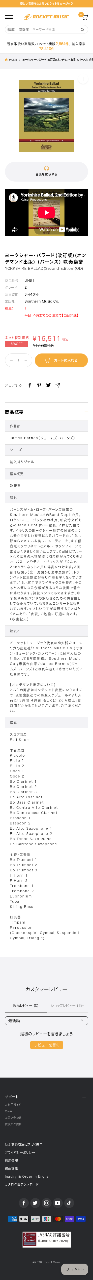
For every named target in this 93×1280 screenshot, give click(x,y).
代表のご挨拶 (13, 1124)
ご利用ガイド (13, 1104)
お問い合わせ (13, 1117)
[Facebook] (30, 385)
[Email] (58, 385)
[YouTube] (58, 1203)
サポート (12, 1096)
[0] (85, 16)
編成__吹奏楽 (18, 29)
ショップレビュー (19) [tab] (67, 1005)
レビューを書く (46, 1045)
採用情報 (11, 1160)
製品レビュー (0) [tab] (25, 1005)
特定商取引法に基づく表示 (24, 1144)
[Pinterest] (39, 385)
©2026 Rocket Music (46, 1262)
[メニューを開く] (9, 16)
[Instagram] (47, 1203)
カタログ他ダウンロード (22, 1184)
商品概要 (14, 412)
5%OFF (17, 344)
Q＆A (8, 1111)
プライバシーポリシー (20, 1152)
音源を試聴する (46, 174)
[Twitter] (48, 385)
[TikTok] (69, 1203)
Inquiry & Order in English (28, 1176)
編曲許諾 (11, 1168)
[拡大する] (83, 79)
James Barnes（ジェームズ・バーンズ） (43, 438)
